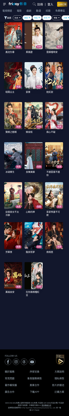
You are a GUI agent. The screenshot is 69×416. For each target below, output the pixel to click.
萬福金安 (9, 291)
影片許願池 (58, 385)
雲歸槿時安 (52, 51)
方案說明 (59, 371)
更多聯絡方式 (46, 405)
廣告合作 (9, 391)
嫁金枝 (29, 131)
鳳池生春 (9, 51)
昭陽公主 (9, 91)
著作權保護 (11, 385)
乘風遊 (29, 51)
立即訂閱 (62, 4)
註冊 (40, 4)
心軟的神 (30, 211)
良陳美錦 (30, 171)
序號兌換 (34, 371)
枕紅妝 (49, 91)
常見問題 (9, 378)
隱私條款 (59, 378)
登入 (50, 4)
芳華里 (8, 251)
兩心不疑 (50, 131)
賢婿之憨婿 (11, 131)
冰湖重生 (9, 171)
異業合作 (34, 385)
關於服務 (9, 371)
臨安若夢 (30, 251)
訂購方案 (59, 391)
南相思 (49, 251)
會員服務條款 (34, 378)
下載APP (34, 391)
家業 (28, 91)
